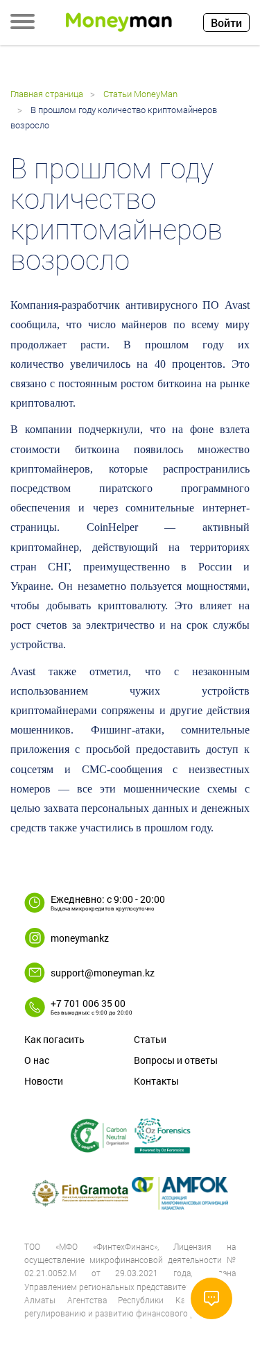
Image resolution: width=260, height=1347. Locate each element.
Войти (226, 22)
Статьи (150, 1039)
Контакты (156, 1080)
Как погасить (54, 1039)
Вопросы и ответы (176, 1060)
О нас (36, 1060)
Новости (43, 1080)
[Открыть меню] (22, 23)
